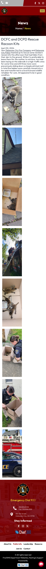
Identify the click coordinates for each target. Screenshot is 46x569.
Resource (38, 544)
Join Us (19, 549)
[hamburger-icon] (42, 10)
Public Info (17, 544)
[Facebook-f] (35, 3)
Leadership (28, 544)
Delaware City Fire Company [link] (18, 50)
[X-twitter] (39, 3)
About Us (7, 544)
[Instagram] (43, 3)
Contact (27, 549)
